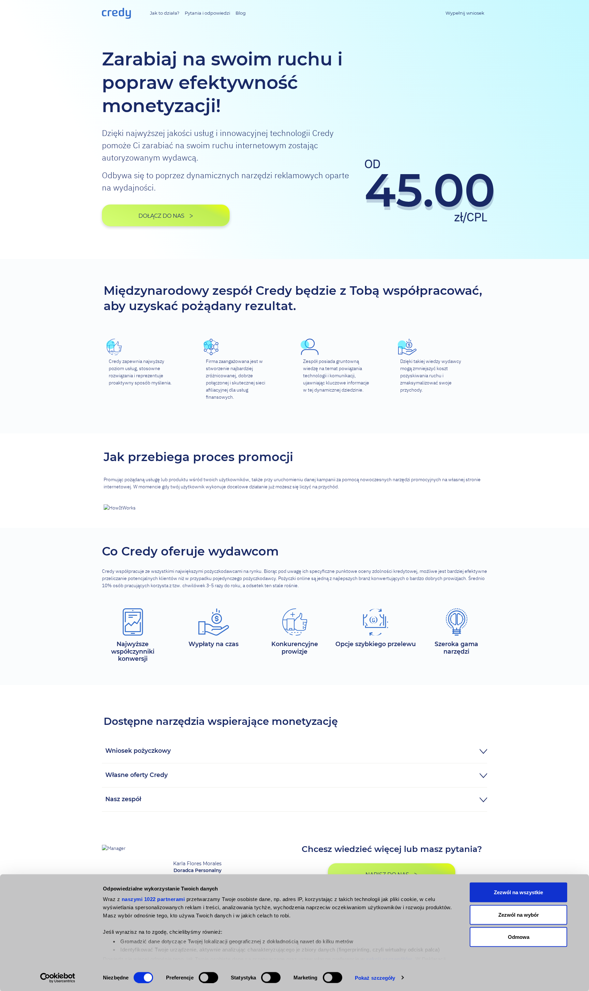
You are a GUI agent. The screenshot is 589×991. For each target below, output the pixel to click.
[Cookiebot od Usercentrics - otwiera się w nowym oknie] (58, 978)
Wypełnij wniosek (464, 13)
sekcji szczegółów (389, 959)
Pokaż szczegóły (375, 977)
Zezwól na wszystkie (518, 892)
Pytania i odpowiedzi (207, 13)
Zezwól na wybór (518, 914)
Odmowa (518, 937)
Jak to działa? (164, 13)
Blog (241, 13)
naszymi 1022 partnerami (153, 899)
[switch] (208, 977)
